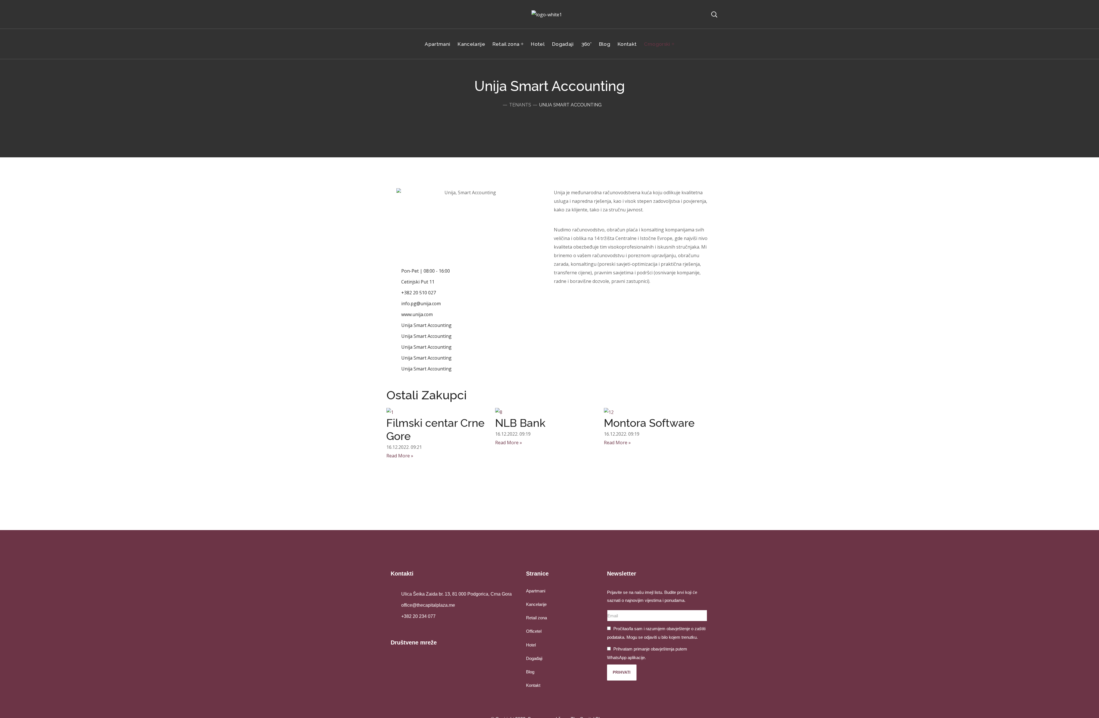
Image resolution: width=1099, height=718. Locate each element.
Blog (530, 671)
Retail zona (536, 617)
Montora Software (649, 422)
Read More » (399, 456)
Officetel (533, 631)
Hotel (531, 644)
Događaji (534, 658)
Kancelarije (536, 604)
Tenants (520, 105)
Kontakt (533, 685)
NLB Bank (520, 422)
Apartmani (535, 590)
